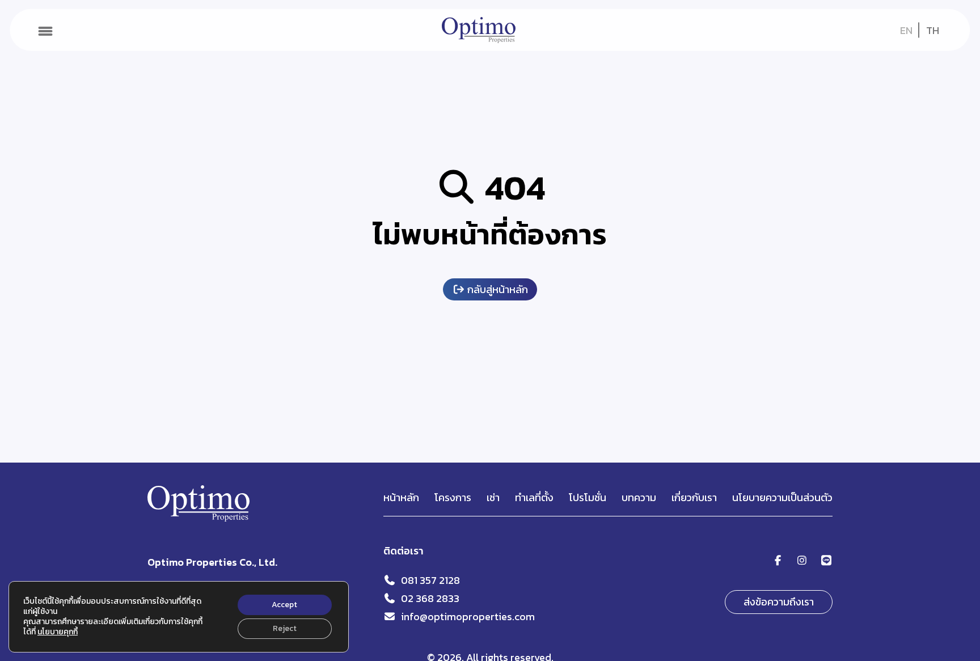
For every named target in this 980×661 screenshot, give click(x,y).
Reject (285, 628)
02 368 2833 (430, 598)
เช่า (493, 497)
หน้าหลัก (401, 497)
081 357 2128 (430, 580)
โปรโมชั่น (587, 497)
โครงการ (452, 497)
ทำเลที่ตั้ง (534, 497)
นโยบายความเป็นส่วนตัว (782, 497)
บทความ (639, 497)
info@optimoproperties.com (468, 616)
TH (932, 30)
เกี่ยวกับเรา (694, 497)
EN (906, 30)
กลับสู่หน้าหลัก (496, 289)
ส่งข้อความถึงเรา (779, 601)
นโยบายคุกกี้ (57, 632)
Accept (284, 605)
